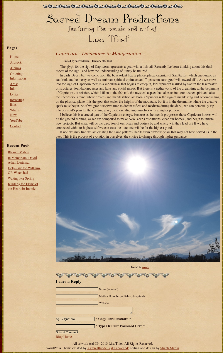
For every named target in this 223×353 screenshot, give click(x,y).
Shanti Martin (169, 348)
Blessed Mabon (18, 152)
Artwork (16, 62)
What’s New (15, 112)
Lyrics (14, 94)
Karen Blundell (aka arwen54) (108, 348)
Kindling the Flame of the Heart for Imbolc (23, 186)
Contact (15, 126)
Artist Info (14, 86)
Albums (15, 68)
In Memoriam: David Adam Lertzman (22, 159)
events (145, 267)
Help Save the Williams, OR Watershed (24, 170)
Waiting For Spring (21, 178)
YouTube (16, 120)
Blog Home (64, 336)
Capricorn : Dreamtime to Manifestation (98, 53)
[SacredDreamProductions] (112, 18)
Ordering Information (18, 75)
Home (14, 56)
